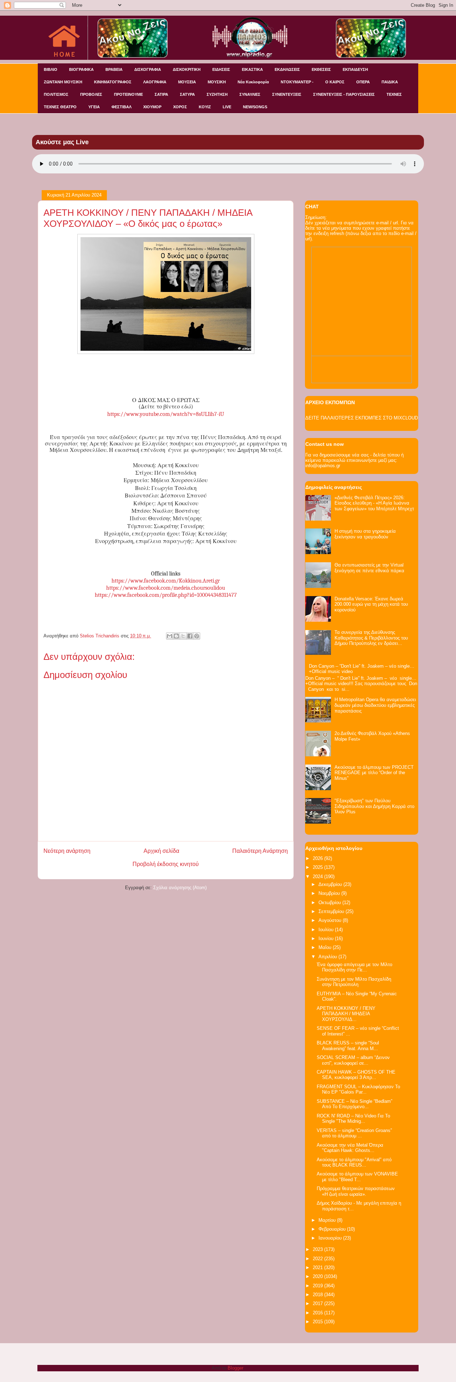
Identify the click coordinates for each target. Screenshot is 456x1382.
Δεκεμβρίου (330, 884)
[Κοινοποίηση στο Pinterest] (196, 636)
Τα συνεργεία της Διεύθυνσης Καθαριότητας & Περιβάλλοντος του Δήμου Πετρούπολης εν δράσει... (371, 638)
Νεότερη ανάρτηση (66, 851)
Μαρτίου (327, 1220)
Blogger (235, 1368)
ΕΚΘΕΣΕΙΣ (321, 69)
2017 (318, 1303)
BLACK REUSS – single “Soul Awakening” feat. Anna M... (348, 1045)
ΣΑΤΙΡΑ (161, 94)
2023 (318, 1249)
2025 (318, 867)
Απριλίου (328, 956)
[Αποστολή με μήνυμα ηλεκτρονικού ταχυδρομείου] (169, 636)
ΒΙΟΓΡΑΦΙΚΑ (81, 69)
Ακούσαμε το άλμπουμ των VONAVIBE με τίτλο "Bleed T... (357, 1176)
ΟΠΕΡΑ (363, 82)
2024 (318, 876)
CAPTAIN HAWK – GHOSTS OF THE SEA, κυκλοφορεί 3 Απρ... (356, 1074)
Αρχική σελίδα (161, 851)
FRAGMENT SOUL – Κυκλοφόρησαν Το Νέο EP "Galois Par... (358, 1089)
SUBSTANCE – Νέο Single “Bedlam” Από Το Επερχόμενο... (354, 1104)
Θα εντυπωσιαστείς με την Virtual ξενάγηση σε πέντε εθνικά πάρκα (369, 567)
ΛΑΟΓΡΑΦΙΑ (154, 82)
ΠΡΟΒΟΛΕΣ (91, 94)
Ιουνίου (326, 938)
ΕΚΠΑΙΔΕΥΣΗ (355, 69)
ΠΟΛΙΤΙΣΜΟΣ (56, 94)
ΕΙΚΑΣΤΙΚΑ (252, 69)
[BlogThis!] (176, 636)
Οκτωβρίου (330, 902)
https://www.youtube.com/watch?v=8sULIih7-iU (165, 414)
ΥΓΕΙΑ (94, 107)
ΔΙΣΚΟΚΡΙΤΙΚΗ (187, 69)
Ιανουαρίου (330, 1238)
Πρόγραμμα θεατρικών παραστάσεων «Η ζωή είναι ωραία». (356, 1191)
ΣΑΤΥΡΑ (187, 94)
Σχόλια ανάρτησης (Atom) (180, 887)
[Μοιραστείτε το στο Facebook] (189, 636)
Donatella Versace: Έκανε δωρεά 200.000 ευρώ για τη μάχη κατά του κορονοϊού (371, 604)
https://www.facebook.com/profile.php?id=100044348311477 (166, 595)
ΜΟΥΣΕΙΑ (187, 82)
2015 (318, 1321)
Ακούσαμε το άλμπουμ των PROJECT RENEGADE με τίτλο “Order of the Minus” (374, 773)
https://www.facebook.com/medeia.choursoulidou (165, 588)
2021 (318, 1267)
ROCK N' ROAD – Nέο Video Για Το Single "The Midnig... (353, 1118)
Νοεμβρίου (329, 893)
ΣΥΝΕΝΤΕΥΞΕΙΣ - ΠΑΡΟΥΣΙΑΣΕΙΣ (344, 94)
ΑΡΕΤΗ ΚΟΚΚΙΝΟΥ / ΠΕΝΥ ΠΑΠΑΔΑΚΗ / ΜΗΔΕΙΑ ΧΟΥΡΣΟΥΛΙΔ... (346, 1014)
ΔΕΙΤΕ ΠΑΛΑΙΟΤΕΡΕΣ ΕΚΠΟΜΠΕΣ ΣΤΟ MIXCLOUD (361, 418)
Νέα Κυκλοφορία (253, 82)
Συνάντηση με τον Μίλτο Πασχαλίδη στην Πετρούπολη (354, 981)
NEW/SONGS (255, 107)
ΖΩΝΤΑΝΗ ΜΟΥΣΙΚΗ (63, 82)
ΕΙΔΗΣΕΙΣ (221, 69)
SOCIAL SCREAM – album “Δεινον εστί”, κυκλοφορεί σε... (353, 1060)
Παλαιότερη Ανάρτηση (260, 851)
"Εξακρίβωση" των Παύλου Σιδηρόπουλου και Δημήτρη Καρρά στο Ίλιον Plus (374, 806)
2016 (318, 1312)
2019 (318, 1285)
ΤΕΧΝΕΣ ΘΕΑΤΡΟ (60, 107)
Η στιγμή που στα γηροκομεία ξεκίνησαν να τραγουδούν (365, 533)
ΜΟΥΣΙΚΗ (217, 82)
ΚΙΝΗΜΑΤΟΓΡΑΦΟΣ (112, 82)
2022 (318, 1258)
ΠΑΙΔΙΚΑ (390, 82)
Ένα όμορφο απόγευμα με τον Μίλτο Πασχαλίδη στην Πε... (354, 967)
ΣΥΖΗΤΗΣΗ (217, 94)
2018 (318, 1294)
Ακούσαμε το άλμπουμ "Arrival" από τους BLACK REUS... (354, 1162)
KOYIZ (205, 107)
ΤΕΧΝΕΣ (394, 94)
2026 (318, 858)
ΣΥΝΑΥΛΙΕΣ (249, 94)
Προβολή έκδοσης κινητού (166, 864)
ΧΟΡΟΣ (180, 107)
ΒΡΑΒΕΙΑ (114, 69)
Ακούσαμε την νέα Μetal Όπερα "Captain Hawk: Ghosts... (350, 1147)
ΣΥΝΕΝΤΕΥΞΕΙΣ (286, 94)
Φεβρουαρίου (332, 1229)
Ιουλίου (326, 929)
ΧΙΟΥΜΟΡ (152, 107)
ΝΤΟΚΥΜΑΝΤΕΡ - (297, 82)
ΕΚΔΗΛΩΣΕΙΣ (287, 69)
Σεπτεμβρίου (332, 911)
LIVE (227, 107)
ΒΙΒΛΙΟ (50, 69)
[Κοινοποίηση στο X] (183, 636)
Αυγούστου (330, 920)
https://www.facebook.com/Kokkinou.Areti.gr (166, 581)
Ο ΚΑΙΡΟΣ (334, 82)
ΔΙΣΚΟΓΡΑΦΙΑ (147, 69)
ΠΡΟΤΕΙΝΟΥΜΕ (128, 94)
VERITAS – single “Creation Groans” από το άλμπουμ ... (354, 1133)
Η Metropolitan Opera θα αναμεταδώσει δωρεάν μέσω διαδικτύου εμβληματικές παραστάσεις (375, 705)
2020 (318, 1276)
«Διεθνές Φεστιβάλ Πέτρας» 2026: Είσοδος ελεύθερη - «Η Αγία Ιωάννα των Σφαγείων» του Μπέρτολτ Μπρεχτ (374, 503)
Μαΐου (325, 947)
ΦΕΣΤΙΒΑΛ (121, 107)
